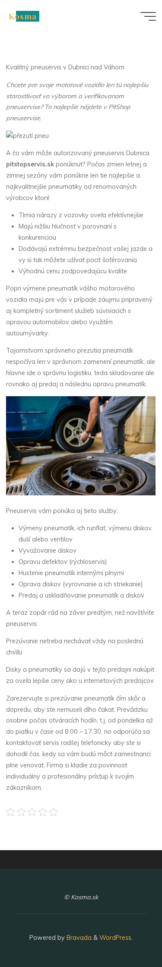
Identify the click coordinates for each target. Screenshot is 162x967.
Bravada (78, 938)
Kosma (23, 16)
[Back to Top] (128, 933)
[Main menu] (148, 16)
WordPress (115, 938)
